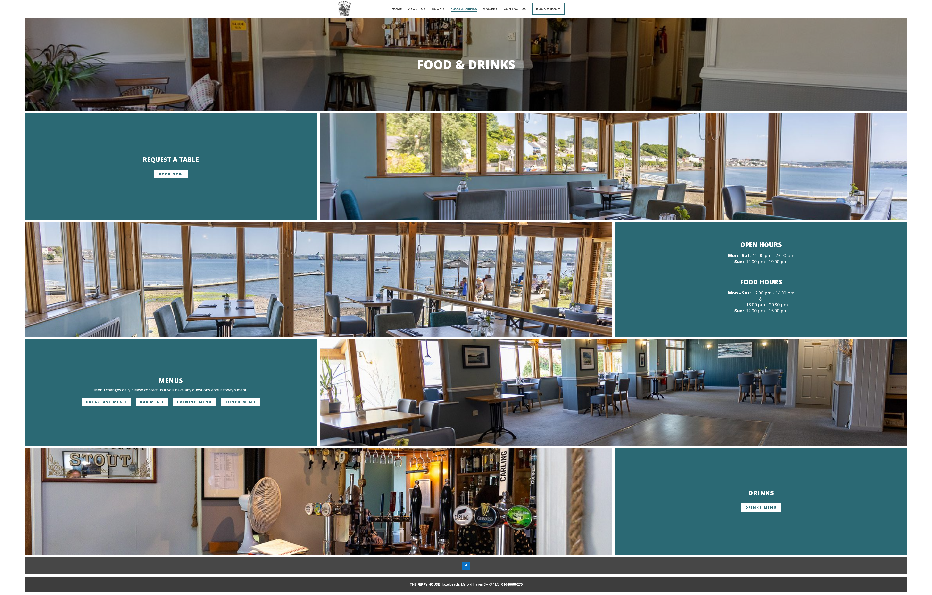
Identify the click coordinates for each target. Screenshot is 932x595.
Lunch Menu (241, 402)
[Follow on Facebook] (466, 566)
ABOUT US (416, 9)
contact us (153, 390)
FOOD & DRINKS (464, 9)
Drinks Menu (761, 507)
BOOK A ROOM (548, 8)
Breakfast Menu (106, 402)
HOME (397, 9)
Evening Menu (194, 402)
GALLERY (490, 9)
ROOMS (438, 9)
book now (171, 174)
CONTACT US (515, 9)
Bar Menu (152, 402)
